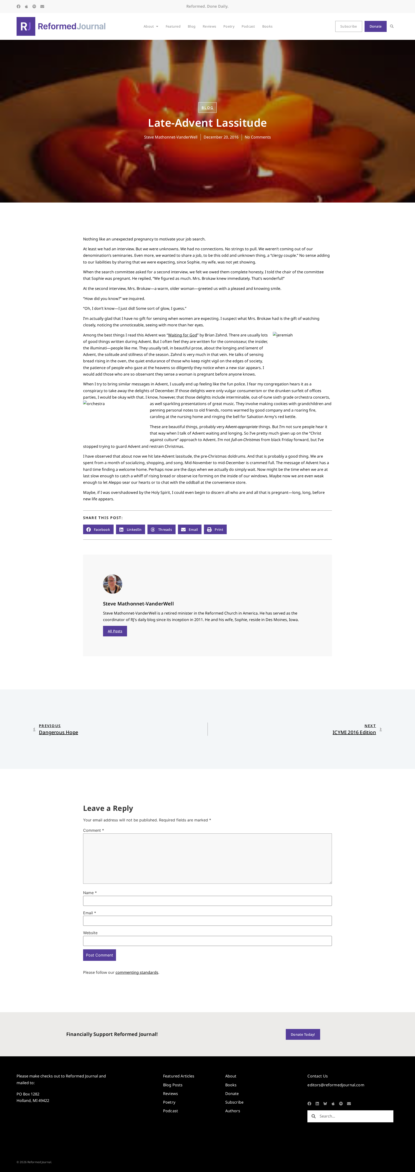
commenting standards (137, 972)
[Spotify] (34, 6)
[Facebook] (18, 6)
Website (90, 933)
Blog (191, 26)
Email (89, 913)
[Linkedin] (317, 1104)
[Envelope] (42, 6)
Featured (173, 26)
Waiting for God (182, 335)
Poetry (228, 26)
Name (90, 893)
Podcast (248, 26)
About (149, 26)
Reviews (209, 26)
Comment (93, 830)
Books (267, 26)
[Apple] (26, 6)
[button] (392, 26)
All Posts (115, 631)
